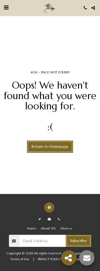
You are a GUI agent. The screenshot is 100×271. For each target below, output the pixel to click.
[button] (6, 7)
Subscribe (78, 240)
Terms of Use (19, 259)
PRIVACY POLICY (49, 259)
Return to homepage (50, 146)
